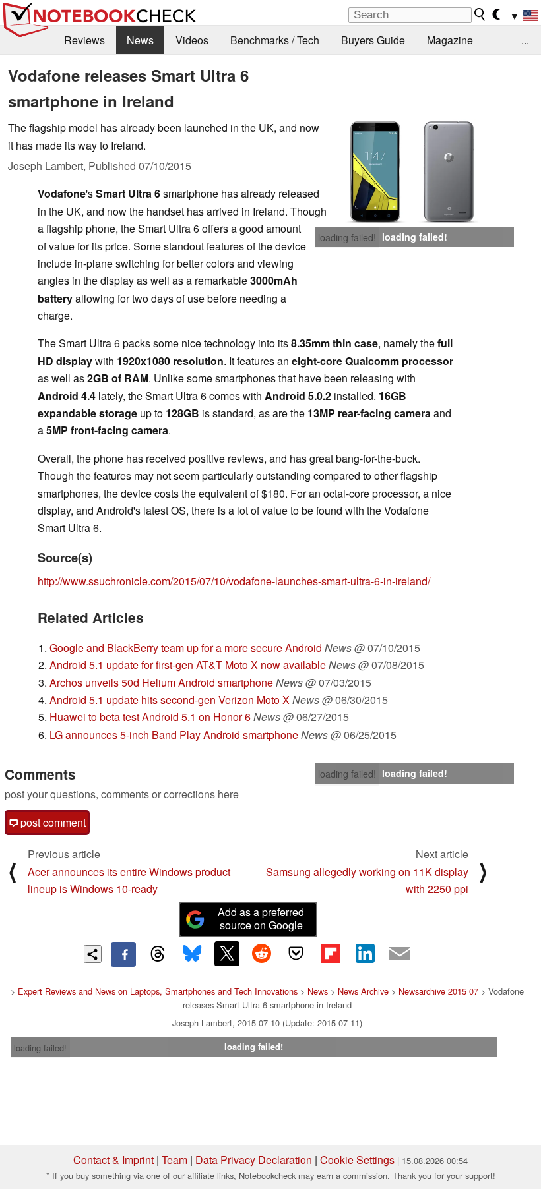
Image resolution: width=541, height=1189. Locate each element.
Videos (191, 39)
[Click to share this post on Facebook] (123, 954)
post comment (52, 822)
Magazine (450, 39)
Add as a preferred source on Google (261, 918)
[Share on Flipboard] (330, 953)
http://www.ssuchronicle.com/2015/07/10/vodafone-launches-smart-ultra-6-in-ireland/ (234, 581)
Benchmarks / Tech (274, 39)
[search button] (480, 14)
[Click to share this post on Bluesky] (192, 954)
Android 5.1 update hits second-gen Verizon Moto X (169, 699)
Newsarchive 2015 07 (438, 991)
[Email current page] (399, 954)
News (140, 39)
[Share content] (93, 954)
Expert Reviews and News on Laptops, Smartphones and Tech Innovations (158, 991)
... (525, 39)
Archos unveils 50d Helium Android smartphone (161, 682)
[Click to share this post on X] (226, 953)
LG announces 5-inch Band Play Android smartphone (173, 734)
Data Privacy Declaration (253, 1159)
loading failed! (347, 237)
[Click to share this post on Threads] (157, 954)
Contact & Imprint (113, 1159)
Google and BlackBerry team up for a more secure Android (185, 647)
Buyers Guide (373, 39)
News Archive (363, 991)
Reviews (84, 39)
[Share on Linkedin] (364, 953)
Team (174, 1159)
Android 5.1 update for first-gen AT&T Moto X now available (187, 664)
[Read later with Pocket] (296, 953)
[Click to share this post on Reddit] (261, 953)
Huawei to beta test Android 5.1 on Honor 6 (150, 716)
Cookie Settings (357, 1159)
